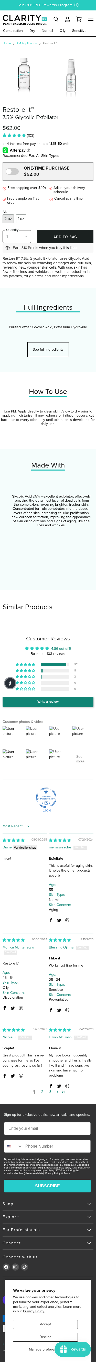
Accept (45, 1324)
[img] (14, 840)
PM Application (27, 43)
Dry (32, 31)
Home (7, 43)
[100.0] (46, 798)
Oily (63, 31)
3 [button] (50, 1092)
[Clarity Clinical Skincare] (24, 20)
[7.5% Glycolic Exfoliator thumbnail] (72, 75)
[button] (15, 135)
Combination (13, 31)
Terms (67, 1173)
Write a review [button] (47, 702)
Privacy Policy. (34, 1311)
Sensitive (79, 31)
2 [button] (42, 1092)
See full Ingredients (48, 349)
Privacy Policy (52, 1173)
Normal (47, 31)
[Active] (12, 171)
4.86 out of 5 (61, 648)
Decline (45, 1337)
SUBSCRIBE (47, 1186)
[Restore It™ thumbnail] (25, 75)
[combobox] (13, 1146)
